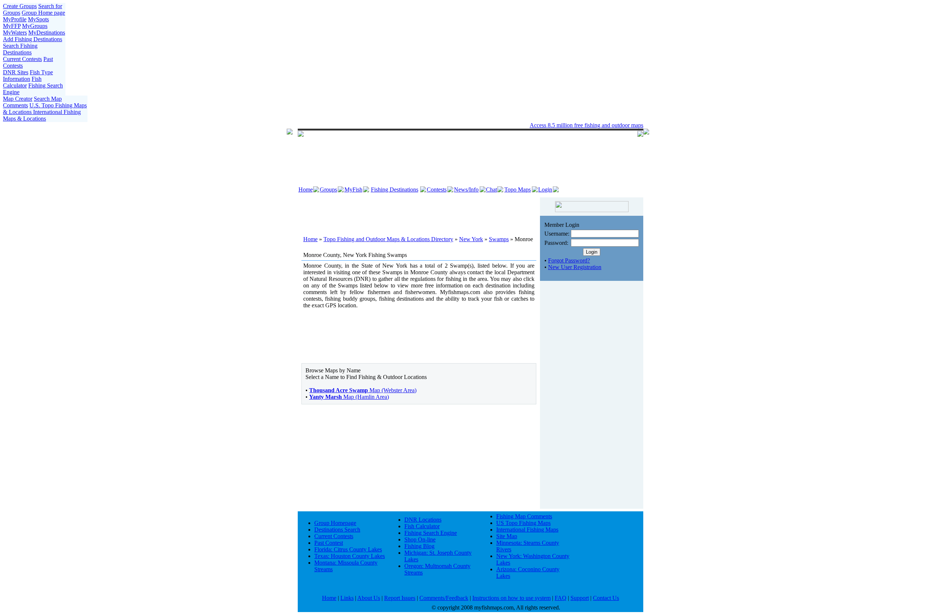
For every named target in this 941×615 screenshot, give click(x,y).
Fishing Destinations (394, 189)
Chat (491, 189)
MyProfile (14, 19)
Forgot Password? (569, 260)
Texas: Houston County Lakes (349, 556)
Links (347, 598)
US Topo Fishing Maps (523, 523)
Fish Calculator (22, 82)
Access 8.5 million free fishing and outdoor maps (586, 125)
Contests (437, 189)
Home (305, 189)
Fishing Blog (419, 546)
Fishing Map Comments (524, 516)
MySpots (38, 19)
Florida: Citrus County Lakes (348, 549)
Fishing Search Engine (430, 533)
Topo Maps (517, 189)
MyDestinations (46, 32)
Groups (328, 189)
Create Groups (20, 6)
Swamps (499, 239)
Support (579, 598)
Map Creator (17, 99)
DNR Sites (15, 72)
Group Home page (43, 13)
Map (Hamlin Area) (349, 397)
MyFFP (12, 26)
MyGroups (34, 26)
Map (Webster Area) (362, 390)
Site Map (506, 536)
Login (545, 189)
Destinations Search (337, 529)
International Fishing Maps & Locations (42, 115)
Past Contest (328, 543)
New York (471, 239)
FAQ (560, 598)
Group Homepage (335, 523)
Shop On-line (420, 539)
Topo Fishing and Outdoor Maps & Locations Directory (388, 239)
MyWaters (15, 32)
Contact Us (606, 598)
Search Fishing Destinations (20, 49)
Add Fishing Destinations (32, 39)
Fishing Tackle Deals (449, 125)
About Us (368, 598)
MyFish (353, 189)
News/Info (466, 189)
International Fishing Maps (527, 529)
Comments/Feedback (443, 598)
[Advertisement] (419, 212)
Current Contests (22, 59)
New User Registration (574, 267)
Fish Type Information (28, 75)
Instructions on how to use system (511, 598)
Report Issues (399, 598)
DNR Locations (422, 519)
